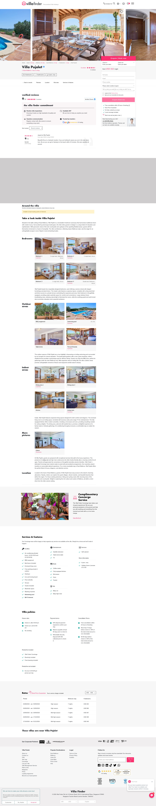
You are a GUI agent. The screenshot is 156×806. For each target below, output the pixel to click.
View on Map (36, 70)
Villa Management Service (29, 765)
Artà (51, 763)
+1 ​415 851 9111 (108, 121)
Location (47, 82)
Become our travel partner (29, 775)
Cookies (71, 757)
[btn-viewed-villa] (123, 3)
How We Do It (77, 518)
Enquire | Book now (118, 100)
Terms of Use (114, 93)
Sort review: (25, 128)
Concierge (25, 761)
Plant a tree (25, 767)
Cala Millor (53, 759)
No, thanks (21, 802)
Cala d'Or (53, 757)
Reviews (38, 82)
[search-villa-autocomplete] (114, 3)
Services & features (68, 82)
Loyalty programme (27, 773)
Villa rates (56, 82)
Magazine (25, 769)
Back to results (28, 82)
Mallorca (52, 755)
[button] (59, 218)
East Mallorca (27, 70)
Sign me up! (130, 759)
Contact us (25, 755)
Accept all (33, 802)
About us (24, 753)
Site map (24, 759)
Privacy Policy (73, 755)
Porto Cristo (53, 761)
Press (23, 771)
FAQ (23, 757)
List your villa (25, 763)
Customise (8, 802)
